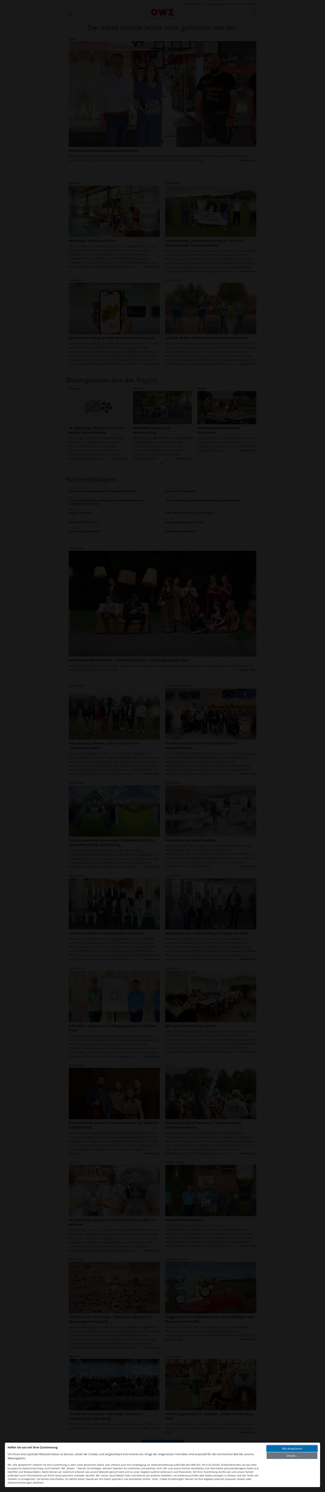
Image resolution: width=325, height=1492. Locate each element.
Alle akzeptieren (292, 1448)
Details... (292, 1456)
